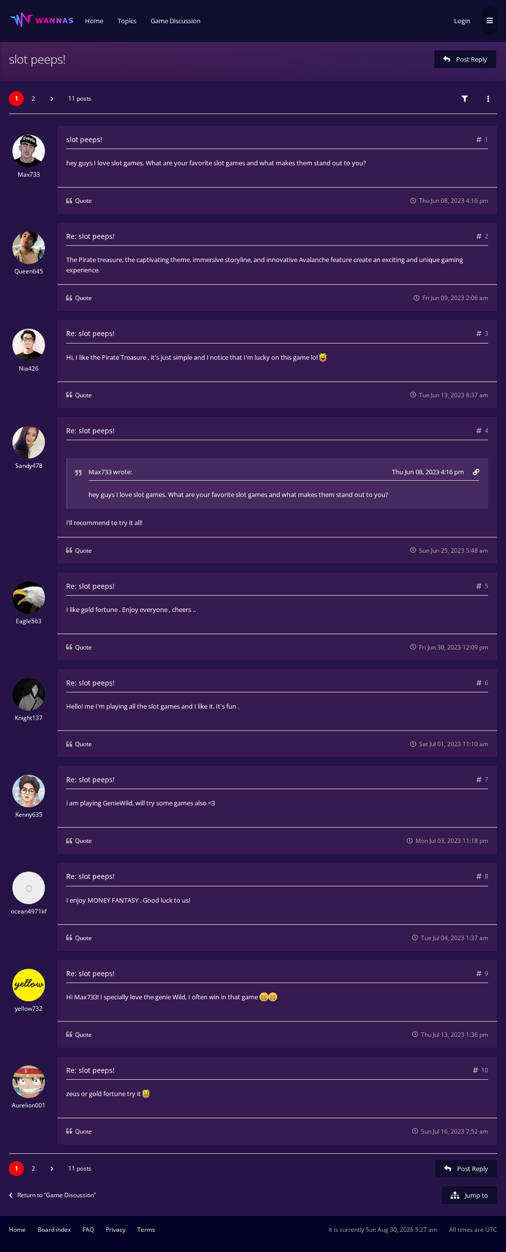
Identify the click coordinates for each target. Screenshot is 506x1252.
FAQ (88, 1229)
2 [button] (33, 98)
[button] (52, 99)
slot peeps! (37, 59)
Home (17, 1229)
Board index (54, 1229)
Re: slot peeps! (90, 236)
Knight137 (28, 718)
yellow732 (28, 1008)
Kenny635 (28, 814)
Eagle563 (29, 621)
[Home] (41, 20)
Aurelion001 (28, 1105)
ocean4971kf (28, 911)
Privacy (116, 1229)
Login (462, 20)
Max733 (29, 174)
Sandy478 (28, 465)
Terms (146, 1229)
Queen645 (28, 271)
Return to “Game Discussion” (56, 1195)
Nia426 (29, 368)
